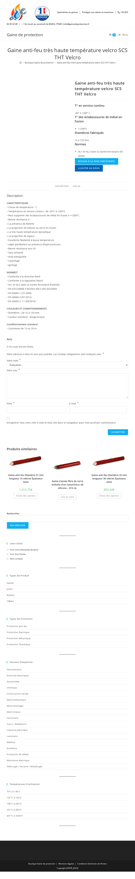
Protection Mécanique (18, 638)
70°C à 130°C (13, 791)
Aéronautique (14, 669)
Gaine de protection (25, 34)
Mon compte (16, 558)
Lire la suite (67, 496)
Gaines (10, 582)
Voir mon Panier (18, 554)
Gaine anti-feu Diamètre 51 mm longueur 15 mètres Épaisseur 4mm (25, 478)
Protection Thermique (18, 644)
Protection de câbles (18, 754)
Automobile (13, 681)
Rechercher (13, 513)
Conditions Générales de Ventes (92, 863)
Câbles (10, 601)
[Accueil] (20, 62)
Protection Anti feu (17, 626)
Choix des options (26, 495)
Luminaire (12, 736)
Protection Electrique (18, 632)
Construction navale (17, 693)
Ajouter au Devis (89, 168)
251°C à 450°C (14, 809)
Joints (10, 589)
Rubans (11, 595)
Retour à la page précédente (96, 161)
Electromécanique (16, 699)
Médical (11, 742)
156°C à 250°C (14, 803)
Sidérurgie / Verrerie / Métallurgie (24, 766)
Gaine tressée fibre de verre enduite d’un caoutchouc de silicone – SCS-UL (67, 485)
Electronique (13, 711)
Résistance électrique (18, 760)
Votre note (14, 360)
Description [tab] (62, 186)
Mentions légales (66, 863)
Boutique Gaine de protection (41, 863)
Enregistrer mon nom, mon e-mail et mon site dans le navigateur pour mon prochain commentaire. (61, 422)
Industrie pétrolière (17, 730)
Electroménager (15, 705)
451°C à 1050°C (15, 815)
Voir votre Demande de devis (24, 549)
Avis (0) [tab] (76, 186)
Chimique (12, 687)
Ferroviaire (12, 717)
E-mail (74, 403)
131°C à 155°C (14, 797)
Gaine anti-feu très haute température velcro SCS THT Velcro (86, 62)
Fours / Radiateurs (17, 724)
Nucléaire (12, 748)
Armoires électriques (18, 675)
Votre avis (13, 370)
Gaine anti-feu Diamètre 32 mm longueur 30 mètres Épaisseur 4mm (109, 478)
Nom (10, 403)
